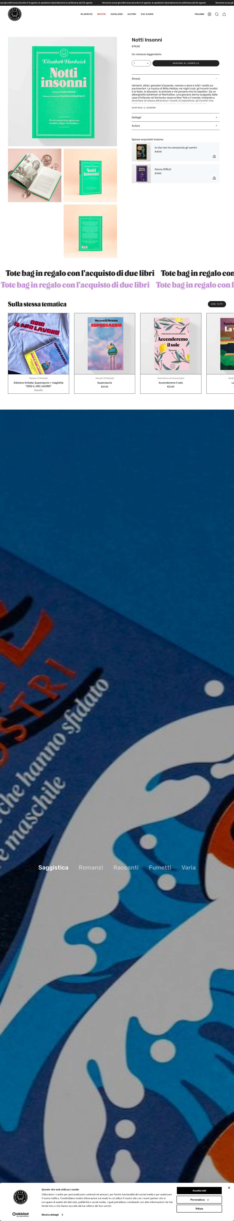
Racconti (126, 867)
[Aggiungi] (214, 156)
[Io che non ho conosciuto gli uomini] (141, 151)
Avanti (229, 343)
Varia (188, 867)
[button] (116, 14)
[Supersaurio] (104, 343)
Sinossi (136, 78)
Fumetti (160, 867)
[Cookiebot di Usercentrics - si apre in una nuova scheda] (21, 1214)
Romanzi (91, 867)
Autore (136, 125)
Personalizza (197, 1199)
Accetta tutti (199, 1190)
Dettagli (136, 117)
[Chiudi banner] (229, 1188)
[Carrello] (224, 14)
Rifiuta (199, 1208)
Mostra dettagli (50, 1214)
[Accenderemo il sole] (170, 343)
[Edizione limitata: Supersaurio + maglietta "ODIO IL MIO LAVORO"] (38, 343)
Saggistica (53, 867)
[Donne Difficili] (141, 173)
